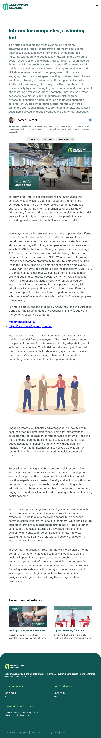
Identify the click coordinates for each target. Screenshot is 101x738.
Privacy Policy (52, 732)
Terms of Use (36, 732)
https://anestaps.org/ (22, 321)
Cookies (64, 732)
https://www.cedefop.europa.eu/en (30, 326)
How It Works (10, 693)
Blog (6, 696)
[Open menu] (96, 6)
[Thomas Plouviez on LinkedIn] (90, 120)
